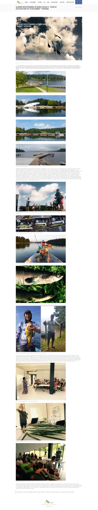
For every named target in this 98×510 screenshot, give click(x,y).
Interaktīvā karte (54, 2)
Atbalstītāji (62, 2)
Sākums (26, 2)
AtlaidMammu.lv (48, 504)
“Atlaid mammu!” (32, 2)
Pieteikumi (40, 2)
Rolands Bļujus (50, 506)
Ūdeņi (48, 2)
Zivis (44, 2)
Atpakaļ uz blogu (78, 7)
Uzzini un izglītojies (70, 2)
